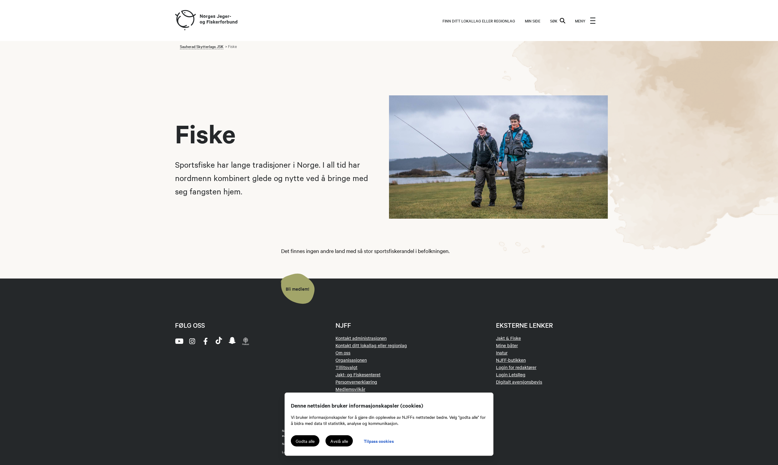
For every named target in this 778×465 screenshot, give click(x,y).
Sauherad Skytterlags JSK (201, 46)
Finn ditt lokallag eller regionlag (478, 20)
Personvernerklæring (356, 382)
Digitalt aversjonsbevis (519, 382)
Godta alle (305, 441)
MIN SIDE (532, 20)
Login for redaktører (516, 367)
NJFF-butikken (511, 360)
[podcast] (245, 341)
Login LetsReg (510, 374)
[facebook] (205, 341)
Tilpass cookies (379, 441)
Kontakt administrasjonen (361, 338)
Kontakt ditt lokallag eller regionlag (371, 345)
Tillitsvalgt (346, 367)
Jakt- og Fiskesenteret (358, 374)
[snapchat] (232, 341)
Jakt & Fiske (508, 338)
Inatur (502, 353)
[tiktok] (218, 341)
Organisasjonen (351, 360)
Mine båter (507, 345)
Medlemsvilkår (350, 389)
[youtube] (179, 341)
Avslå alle (339, 441)
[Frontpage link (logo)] (185, 20)
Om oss (343, 353)
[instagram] (192, 341)
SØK (553, 20)
